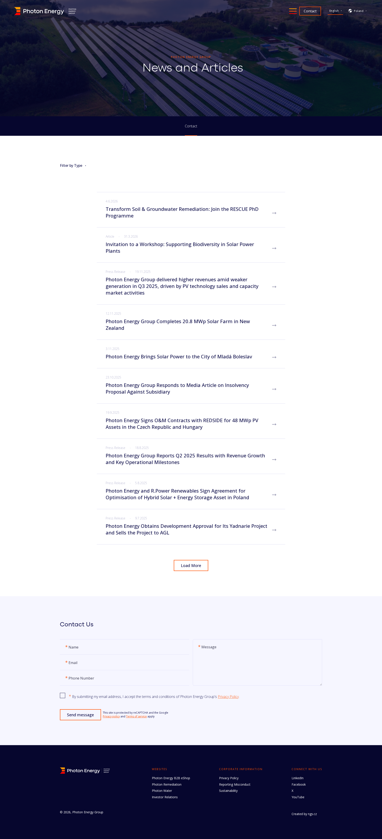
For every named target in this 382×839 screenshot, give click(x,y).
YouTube (298, 797)
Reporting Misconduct (234, 784)
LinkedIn (298, 778)
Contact (191, 126)
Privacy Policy (228, 696)
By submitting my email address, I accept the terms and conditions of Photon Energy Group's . (154, 696)
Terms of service (136, 716)
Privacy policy (111, 716)
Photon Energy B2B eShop (171, 778)
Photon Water (162, 791)
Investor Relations (165, 797)
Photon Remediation (166, 784)
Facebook (299, 784)
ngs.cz (312, 814)
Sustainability (228, 791)
